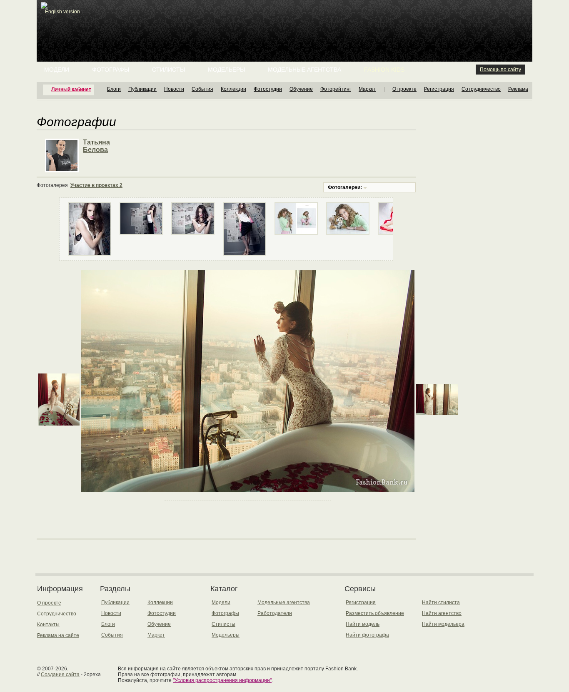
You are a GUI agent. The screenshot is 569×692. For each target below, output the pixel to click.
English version (62, 12)
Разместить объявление (375, 613)
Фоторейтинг (335, 89)
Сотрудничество (481, 89)
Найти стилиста (441, 602)
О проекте (404, 89)
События (202, 89)
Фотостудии (268, 89)
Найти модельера (443, 624)
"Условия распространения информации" (222, 680)
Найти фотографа (367, 635)
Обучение (301, 89)
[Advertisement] (286, 21)
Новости (174, 89)
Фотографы (110, 69)
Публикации (142, 89)
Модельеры (226, 69)
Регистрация (439, 89)
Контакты (48, 624)
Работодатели (274, 613)
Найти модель (362, 624)
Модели (56, 69)
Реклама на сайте (58, 635)
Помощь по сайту (500, 69)
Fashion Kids (384, 69)
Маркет (367, 89)
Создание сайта (60, 674)
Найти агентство (442, 613)
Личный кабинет (71, 89)
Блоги (114, 89)
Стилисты (168, 69)
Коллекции (233, 89)
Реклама (518, 89)
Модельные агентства (304, 69)
